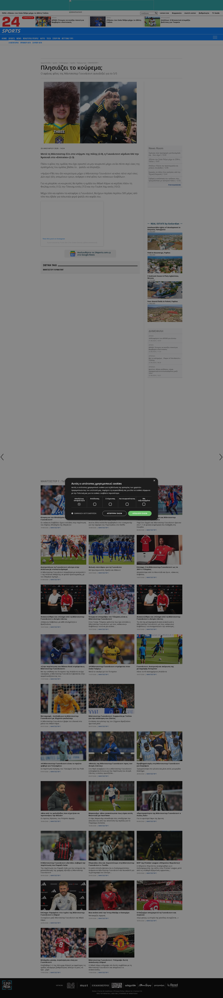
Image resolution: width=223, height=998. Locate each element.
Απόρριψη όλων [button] (114, 513)
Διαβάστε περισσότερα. (109, 493)
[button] (83, 513)
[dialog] (111, 499)
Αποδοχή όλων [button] (140, 513)
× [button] (154, 480)
